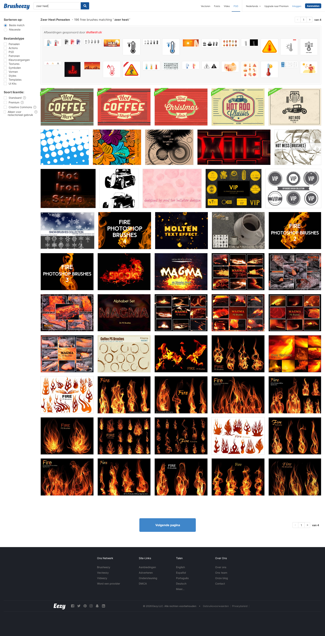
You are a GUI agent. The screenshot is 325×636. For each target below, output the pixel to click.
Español (181, 572)
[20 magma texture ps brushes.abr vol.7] (181, 312)
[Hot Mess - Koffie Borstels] (297, 147)
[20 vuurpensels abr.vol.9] (294, 477)
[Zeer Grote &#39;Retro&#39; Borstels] (64, 147)
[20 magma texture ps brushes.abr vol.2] (294, 271)
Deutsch (181, 583)
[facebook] (72, 606)
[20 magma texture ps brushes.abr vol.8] (238, 271)
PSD (236, 6)
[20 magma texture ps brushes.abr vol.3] (67, 312)
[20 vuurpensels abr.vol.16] (181, 353)
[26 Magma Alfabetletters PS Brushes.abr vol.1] (124, 312)
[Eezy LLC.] (59, 605)
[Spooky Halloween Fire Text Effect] (124, 271)
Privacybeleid (240, 606)
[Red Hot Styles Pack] (234, 147)
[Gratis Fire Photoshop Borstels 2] (295, 230)
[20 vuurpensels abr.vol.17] (238, 353)
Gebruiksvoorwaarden (216, 606)
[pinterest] (85, 606)
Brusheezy (103, 567)
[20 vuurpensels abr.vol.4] (124, 477)
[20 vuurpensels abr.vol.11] (124, 436)
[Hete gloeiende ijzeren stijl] (68, 188)
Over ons (220, 567)
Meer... (180, 589)
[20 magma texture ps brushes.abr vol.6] (294, 312)
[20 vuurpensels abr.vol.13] (181, 436)
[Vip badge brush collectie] (293, 188)
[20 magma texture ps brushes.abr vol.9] (181, 271)
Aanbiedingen (147, 567)
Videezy (102, 578)
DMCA (143, 583)
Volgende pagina (167, 525)
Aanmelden (313, 6)
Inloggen (296, 6)
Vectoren (205, 6)
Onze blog (221, 578)
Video (227, 6)
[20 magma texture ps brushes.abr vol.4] (67, 353)
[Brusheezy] (17, 6)
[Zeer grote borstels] (169, 147)
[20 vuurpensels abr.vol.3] (294, 395)
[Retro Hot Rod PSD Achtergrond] (294, 107)
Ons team (221, 572)
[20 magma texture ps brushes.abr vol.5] (238, 312)
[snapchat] (97, 606)
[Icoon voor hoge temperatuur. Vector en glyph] (131, 46)
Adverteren (146, 572)
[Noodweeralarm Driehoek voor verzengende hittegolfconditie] (131, 69)
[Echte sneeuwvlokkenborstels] (67, 230)
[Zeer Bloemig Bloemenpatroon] (117, 147)
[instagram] (91, 606)
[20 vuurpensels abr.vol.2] (238, 395)
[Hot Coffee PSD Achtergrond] (67, 107)
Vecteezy (103, 572)
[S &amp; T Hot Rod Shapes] (119, 188)
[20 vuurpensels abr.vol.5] (124, 395)
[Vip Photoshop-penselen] (233, 188)
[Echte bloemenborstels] (172, 188)
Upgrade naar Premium (276, 6)
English (180, 567)
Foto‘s (217, 6)
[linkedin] (103, 606)
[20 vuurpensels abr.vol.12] (294, 436)
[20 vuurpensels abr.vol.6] (181, 395)
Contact (220, 583)
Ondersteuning (148, 578)
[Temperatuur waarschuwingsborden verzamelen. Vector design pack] (210, 65)
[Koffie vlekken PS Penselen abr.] (124, 353)
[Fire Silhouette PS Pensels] (67, 395)
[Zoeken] (85, 5)
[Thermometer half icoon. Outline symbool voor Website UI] (250, 42)
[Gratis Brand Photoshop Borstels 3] (67, 271)
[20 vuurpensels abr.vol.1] (67, 477)
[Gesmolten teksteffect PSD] (181, 230)
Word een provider (108, 583)
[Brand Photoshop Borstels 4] (124, 230)
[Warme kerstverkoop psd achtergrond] (181, 107)
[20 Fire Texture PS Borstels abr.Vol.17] (294, 353)
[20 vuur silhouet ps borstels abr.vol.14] (238, 436)
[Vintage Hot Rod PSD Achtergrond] (238, 107)
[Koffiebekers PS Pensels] (238, 230)
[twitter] (78, 606)
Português (182, 578)
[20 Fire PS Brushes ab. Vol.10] (67, 436)
